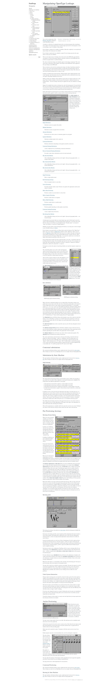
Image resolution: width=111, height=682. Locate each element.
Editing (32, 17)
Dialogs (31, 13)
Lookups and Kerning (34, 18)
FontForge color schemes (34, 38)
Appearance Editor (33, 39)
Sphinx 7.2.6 (74, 679)
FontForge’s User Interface (34, 9)
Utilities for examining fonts (34, 48)
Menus (31, 12)
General (32, 15)
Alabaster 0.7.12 (80, 679)
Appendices (31, 51)
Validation (33, 35)
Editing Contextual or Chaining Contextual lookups (35, 28)
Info (32, 16)
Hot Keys (31, 37)
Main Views (32, 11)
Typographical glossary (33, 52)
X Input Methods (33, 41)
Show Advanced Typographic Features (35, 34)
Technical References (33, 46)
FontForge (32, 3)
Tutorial (30, 8)
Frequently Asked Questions (34, 49)
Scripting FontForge (33, 45)
